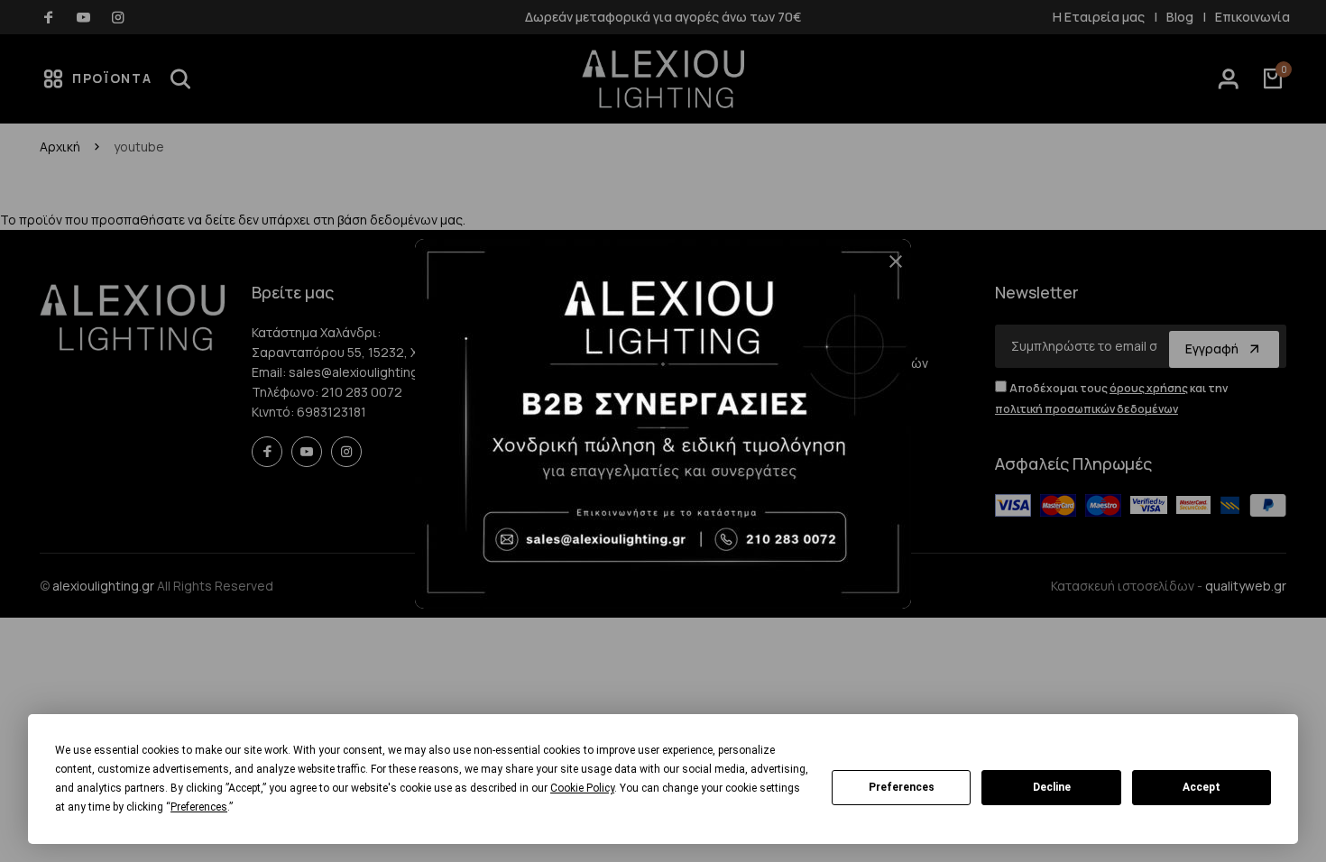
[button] (888, 268)
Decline (1052, 787)
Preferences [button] (198, 807)
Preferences (902, 787)
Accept (1201, 787)
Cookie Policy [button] (582, 788)
